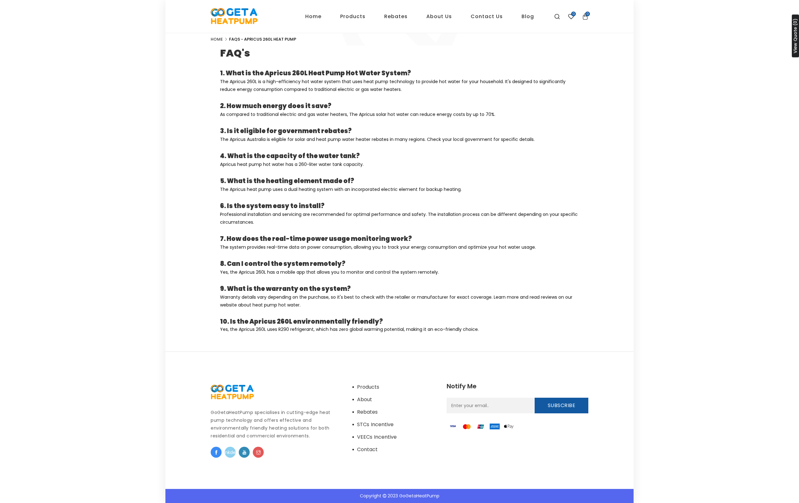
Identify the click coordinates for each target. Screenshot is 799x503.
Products (368, 387)
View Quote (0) (795, 36)
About (364, 399)
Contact (367, 449)
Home (217, 39)
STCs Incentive (375, 424)
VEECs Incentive (377, 437)
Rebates (367, 412)
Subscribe (562, 405)
